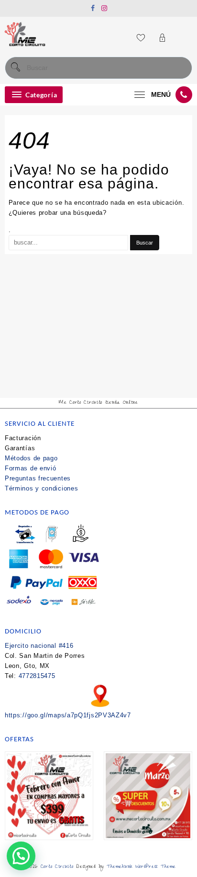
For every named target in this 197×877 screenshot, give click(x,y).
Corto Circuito (57, 867)
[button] (21, 856)
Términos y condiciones (41, 488)
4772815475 (37, 675)
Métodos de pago (31, 458)
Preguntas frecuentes (38, 478)
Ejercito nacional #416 (39, 645)
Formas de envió (30, 468)
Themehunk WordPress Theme (141, 867)
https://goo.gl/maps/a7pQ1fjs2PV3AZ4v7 (68, 715)
